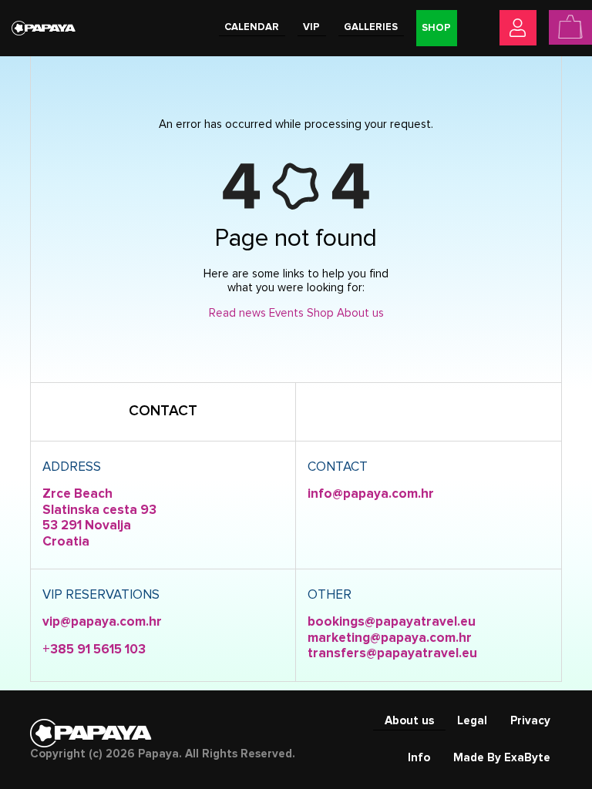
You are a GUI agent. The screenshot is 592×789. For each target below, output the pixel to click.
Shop (320, 313)
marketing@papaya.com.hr (390, 638)
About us (360, 313)
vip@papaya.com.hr (102, 622)
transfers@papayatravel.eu (392, 653)
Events (286, 313)
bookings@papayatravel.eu (392, 622)
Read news (237, 313)
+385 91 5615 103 (94, 649)
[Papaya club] (44, 27)
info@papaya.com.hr (371, 494)
